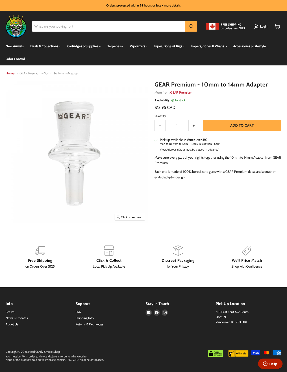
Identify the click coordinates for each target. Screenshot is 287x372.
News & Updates (17, 318)
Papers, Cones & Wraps (208, 46)
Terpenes (114, 46)
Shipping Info (85, 318)
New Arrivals (15, 46)
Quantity (160, 116)
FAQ (78, 312)
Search (10, 312)
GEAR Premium (181, 93)
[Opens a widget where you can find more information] (270, 364)
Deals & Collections (44, 46)
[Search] (191, 26)
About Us (12, 324)
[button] (261, 26)
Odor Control (16, 59)
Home (10, 73)
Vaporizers (138, 46)
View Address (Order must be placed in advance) (189, 149)
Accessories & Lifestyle (250, 46)
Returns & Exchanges (89, 324)
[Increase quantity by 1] (194, 125)
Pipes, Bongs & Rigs (168, 46)
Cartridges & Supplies (83, 46)
